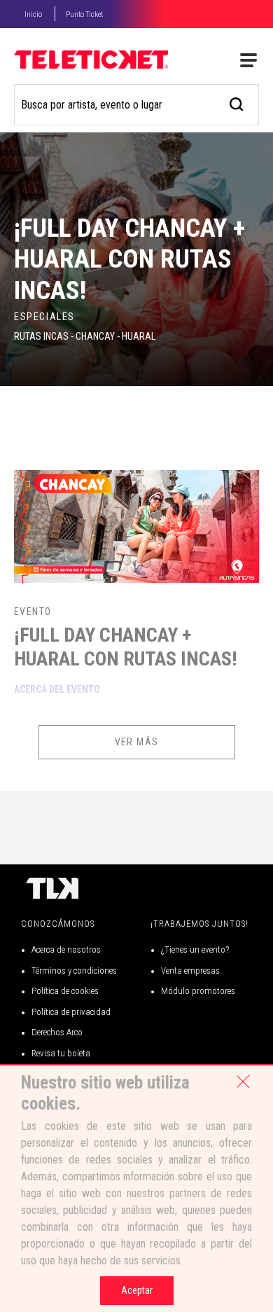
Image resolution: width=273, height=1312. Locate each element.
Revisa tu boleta (60, 1053)
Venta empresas (190, 970)
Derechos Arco (57, 1032)
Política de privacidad (71, 1012)
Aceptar (137, 1290)
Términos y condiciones (74, 970)
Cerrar (243, 1081)
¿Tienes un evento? (195, 949)
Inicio (33, 14)
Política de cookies (65, 991)
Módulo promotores (198, 991)
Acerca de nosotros (66, 949)
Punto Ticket (84, 14)
